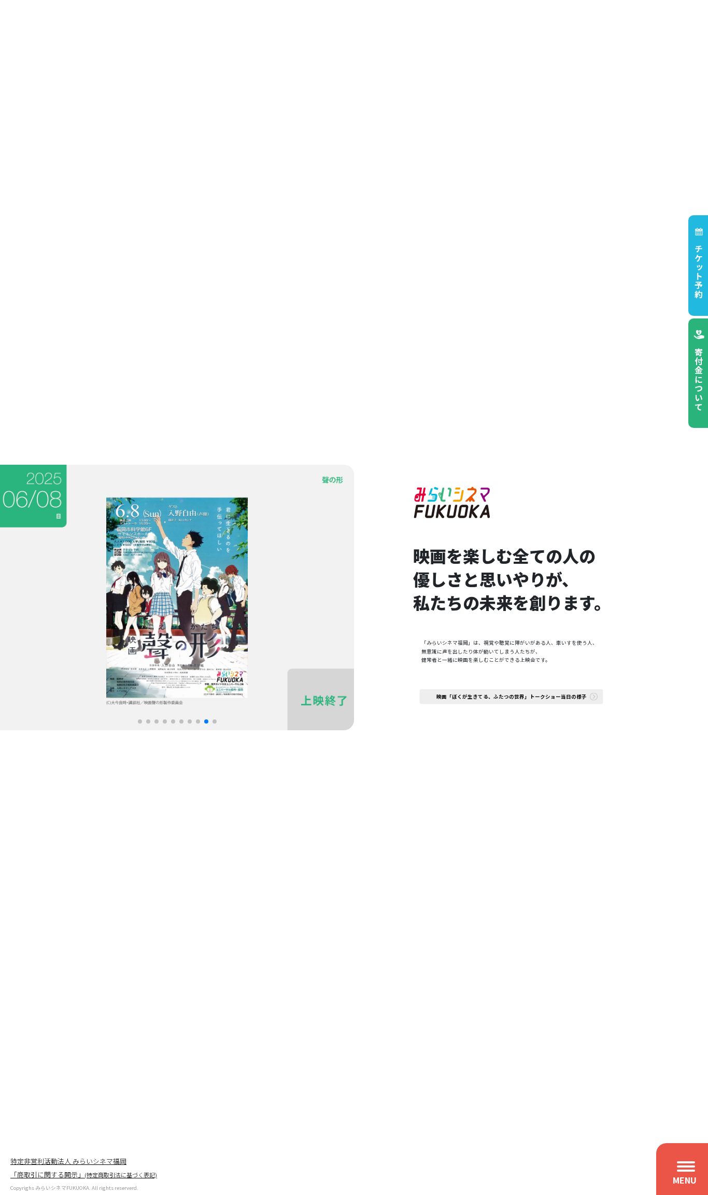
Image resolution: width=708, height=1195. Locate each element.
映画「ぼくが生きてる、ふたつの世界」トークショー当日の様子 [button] (511, 696)
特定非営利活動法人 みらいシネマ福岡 (68, 1161)
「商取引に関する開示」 (83, 1175)
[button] (140, 721)
